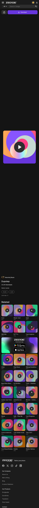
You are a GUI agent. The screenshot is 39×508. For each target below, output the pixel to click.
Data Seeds (5, 502)
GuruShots (5, 495)
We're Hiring (6, 477)
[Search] (36, 6)
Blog (3, 481)
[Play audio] (19, 147)
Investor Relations (7, 484)
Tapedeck (5, 499)
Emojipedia (5, 492)
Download (24, 12)
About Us (5, 474)
